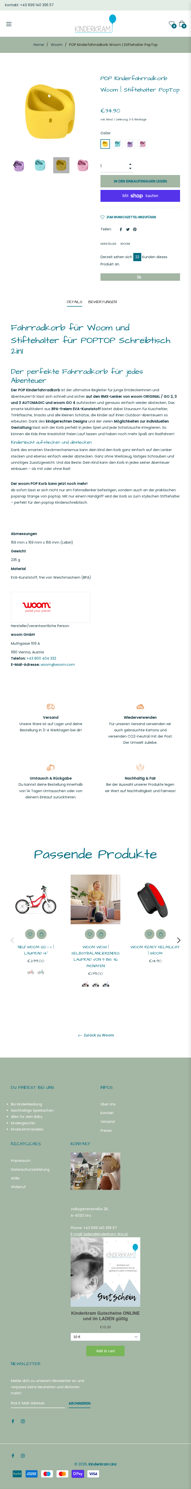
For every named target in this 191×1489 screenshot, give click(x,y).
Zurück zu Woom (98, 1035)
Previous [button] (14, 165)
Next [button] (179, 940)
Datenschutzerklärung (30, 1169)
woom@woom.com (58, 664)
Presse (106, 1130)
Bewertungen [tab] (103, 302)
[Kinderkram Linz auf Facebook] (13, 1421)
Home (39, 44)
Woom (56, 44)
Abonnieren (80, 1403)
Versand (107, 1121)
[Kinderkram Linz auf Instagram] (23, 1421)
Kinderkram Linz (103, 1464)
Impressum (21, 1160)
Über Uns (108, 1104)
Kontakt (107, 1112)
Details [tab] (74, 302)
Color (105, 133)
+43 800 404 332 (41, 658)
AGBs (15, 1178)
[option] (36, 933)
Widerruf (18, 1186)
